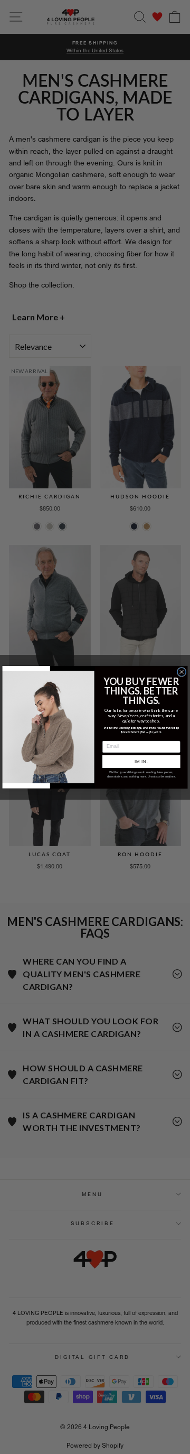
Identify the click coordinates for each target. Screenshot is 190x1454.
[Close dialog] (181, 672)
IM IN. (141, 761)
